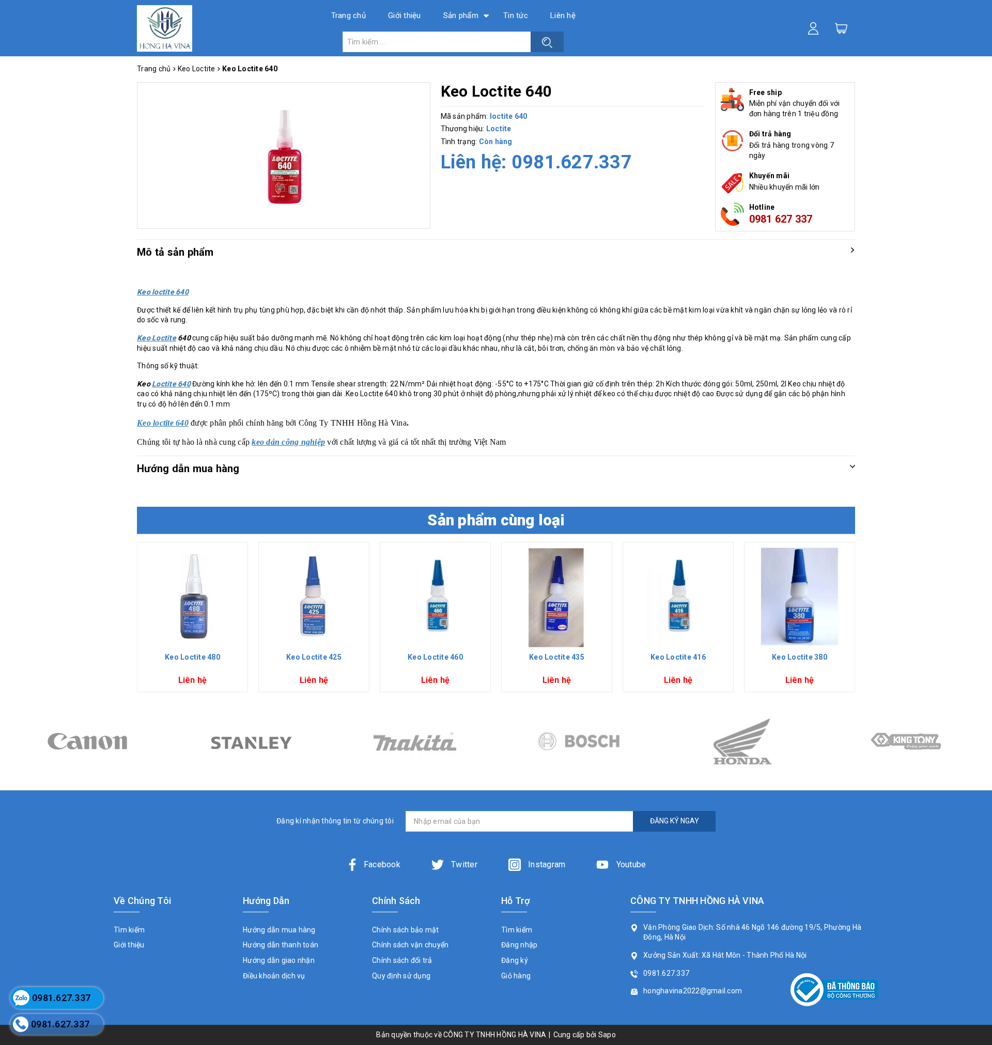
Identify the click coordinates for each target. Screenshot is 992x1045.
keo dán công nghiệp (288, 442)
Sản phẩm (460, 15)
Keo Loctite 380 (799, 657)
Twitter (463, 864)
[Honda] (578, 741)
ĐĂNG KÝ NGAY (674, 821)
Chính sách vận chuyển (410, 945)
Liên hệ (563, 15)
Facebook (382, 864)
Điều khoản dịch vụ (274, 976)
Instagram (546, 864)
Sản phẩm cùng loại (496, 520)
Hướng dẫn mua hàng (279, 930)
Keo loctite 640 (163, 422)
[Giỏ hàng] (841, 28)
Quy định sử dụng (401, 976)
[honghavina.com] (164, 28)
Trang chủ (348, 15)
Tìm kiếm (129, 930)
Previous (133, 621)
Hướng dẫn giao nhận (279, 960)
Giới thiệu (404, 15)
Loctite (499, 128)
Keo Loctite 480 (192, 657)
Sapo (607, 1035)
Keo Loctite (156, 338)
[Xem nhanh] (192, 597)
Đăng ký (514, 960)
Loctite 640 (171, 384)
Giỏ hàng (516, 976)
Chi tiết (192, 638)
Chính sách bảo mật (405, 930)
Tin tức (515, 15)
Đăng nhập (519, 945)
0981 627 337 (781, 219)
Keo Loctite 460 (435, 657)
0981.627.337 (572, 162)
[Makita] (251, 741)
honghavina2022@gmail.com (692, 991)
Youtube (630, 864)
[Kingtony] (742, 741)
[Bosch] (414, 741)
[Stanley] (87, 741)
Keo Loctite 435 (556, 657)
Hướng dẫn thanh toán (280, 945)
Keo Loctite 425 (314, 657)
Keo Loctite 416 (678, 657)
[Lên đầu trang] (976, 723)
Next (859, 621)
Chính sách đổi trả (402, 960)
